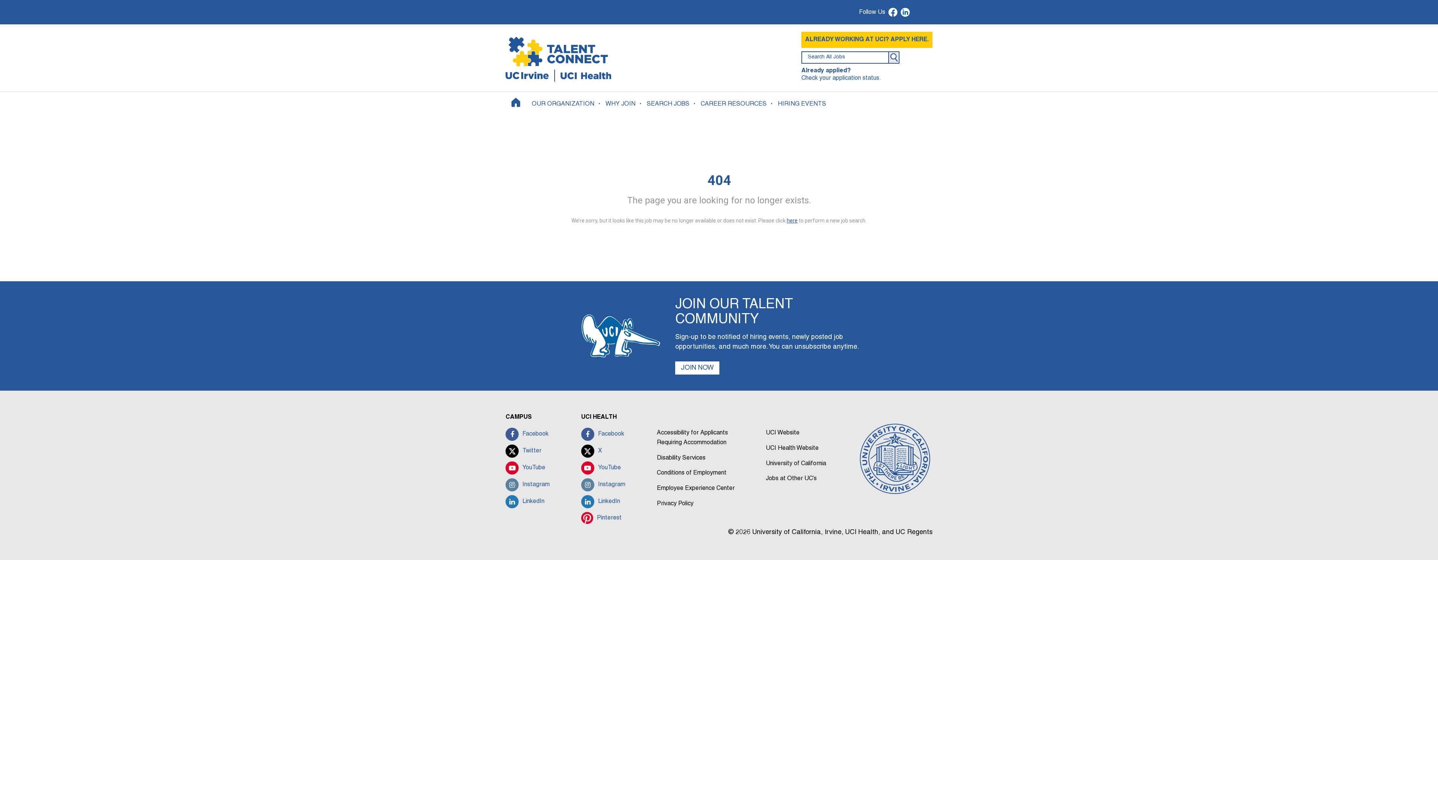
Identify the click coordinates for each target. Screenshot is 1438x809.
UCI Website (783, 433)
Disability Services (681, 458)
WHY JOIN (620, 104)
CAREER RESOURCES (734, 104)
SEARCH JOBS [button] (668, 104)
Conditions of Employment (691, 473)
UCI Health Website (792, 448)
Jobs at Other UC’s (791, 478)
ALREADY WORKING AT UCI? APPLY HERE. (867, 39)
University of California (796, 463)
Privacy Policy (675, 503)
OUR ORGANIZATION (563, 104)
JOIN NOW (697, 368)
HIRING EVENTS (802, 104)
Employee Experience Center (696, 488)
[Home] (516, 102)
